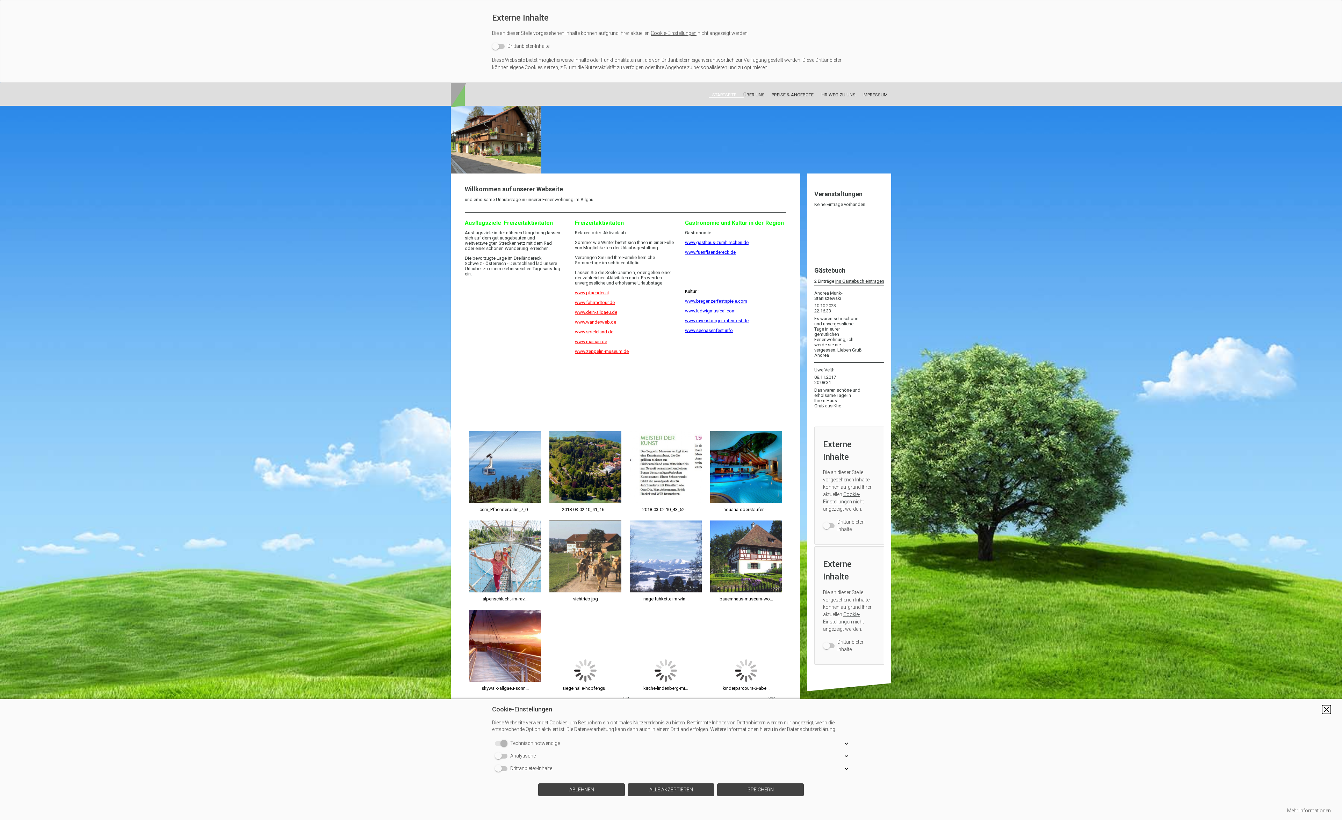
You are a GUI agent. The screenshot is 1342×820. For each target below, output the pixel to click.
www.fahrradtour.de (595, 302)
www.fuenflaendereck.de (710, 252)
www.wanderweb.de (595, 322)
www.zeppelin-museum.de (602, 351)
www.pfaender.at (592, 292)
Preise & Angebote (793, 94)
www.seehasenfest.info (709, 330)
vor (772, 698)
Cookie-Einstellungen (674, 33)
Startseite (724, 94)
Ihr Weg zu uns (838, 94)
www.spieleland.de (594, 331)
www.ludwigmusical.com (710, 310)
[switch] (520, 46)
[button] (1326, 709)
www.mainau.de (591, 341)
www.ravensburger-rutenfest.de (717, 320)
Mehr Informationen (1309, 810)
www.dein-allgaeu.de (596, 312)
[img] (671, 139)
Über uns (754, 94)
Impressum (875, 94)
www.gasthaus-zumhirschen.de (717, 242)
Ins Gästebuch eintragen (859, 281)
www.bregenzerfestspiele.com (716, 301)
